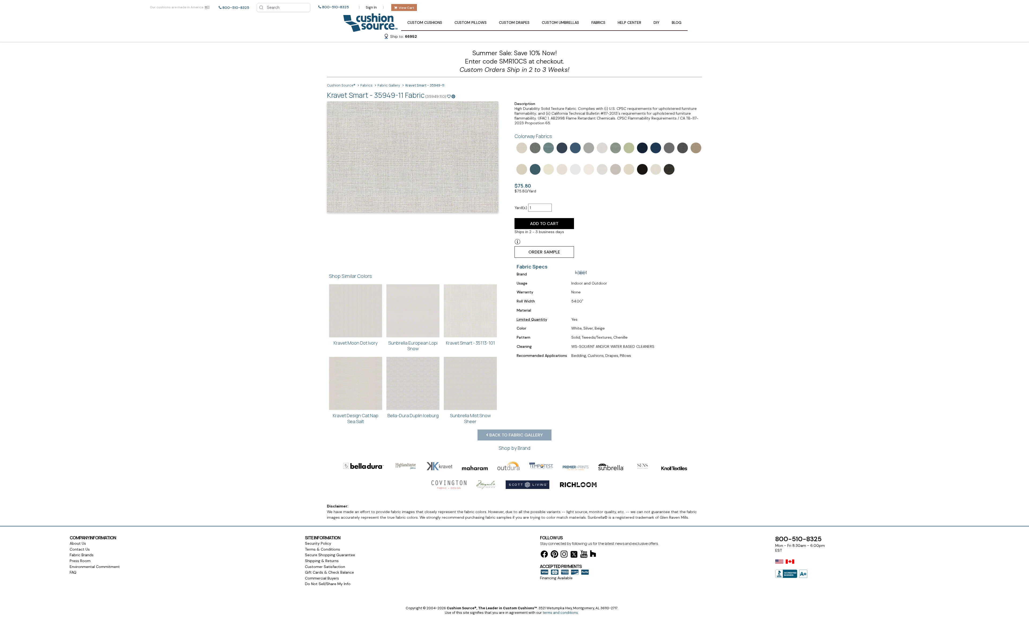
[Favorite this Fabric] (449, 96)
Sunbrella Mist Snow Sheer (470, 418)
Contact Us (80, 549)
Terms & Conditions (322, 549)
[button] (400, 37)
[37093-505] (641, 147)
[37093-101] (601, 147)
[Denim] (534, 147)
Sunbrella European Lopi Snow (413, 346)
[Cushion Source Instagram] (564, 555)
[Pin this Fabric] (453, 96)
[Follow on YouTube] (584, 555)
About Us (78, 543)
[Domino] (521, 147)
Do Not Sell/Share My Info (328, 583)
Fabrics (598, 22)
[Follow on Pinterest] (554, 555)
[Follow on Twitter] (574, 555)
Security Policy (318, 543)
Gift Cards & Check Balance (329, 572)
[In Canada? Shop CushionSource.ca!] (790, 565)
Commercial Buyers (322, 578)
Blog (676, 22)
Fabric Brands (82, 554)
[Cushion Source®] (370, 29)
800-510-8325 (235, 7)
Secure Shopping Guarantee (330, 554)
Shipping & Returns (322, 560)
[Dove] (588, 147)
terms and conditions (560, 612)
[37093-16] (695, 147)
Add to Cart (544, 223)
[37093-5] (655, 147)
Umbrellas (560, 22)
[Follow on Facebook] (544, 555)
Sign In (371, 7)
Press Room (80, 560)
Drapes (514, 22)
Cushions (424, 22)
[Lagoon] (548, 147)
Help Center (629, 22)
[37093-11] (682, 147)
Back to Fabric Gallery (515, 435)
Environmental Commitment (95, 566)
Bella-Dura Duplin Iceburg (413, 415)
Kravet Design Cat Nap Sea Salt (355, 418)
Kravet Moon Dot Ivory (356, 343)
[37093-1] (521, 168)
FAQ (73, 572)
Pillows (470, 22)
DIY (656, 22)
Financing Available (556, 578)
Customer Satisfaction (325, 566)
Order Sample (544, 252)
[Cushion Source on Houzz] (593, 554)
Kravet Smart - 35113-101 (470, 343)
